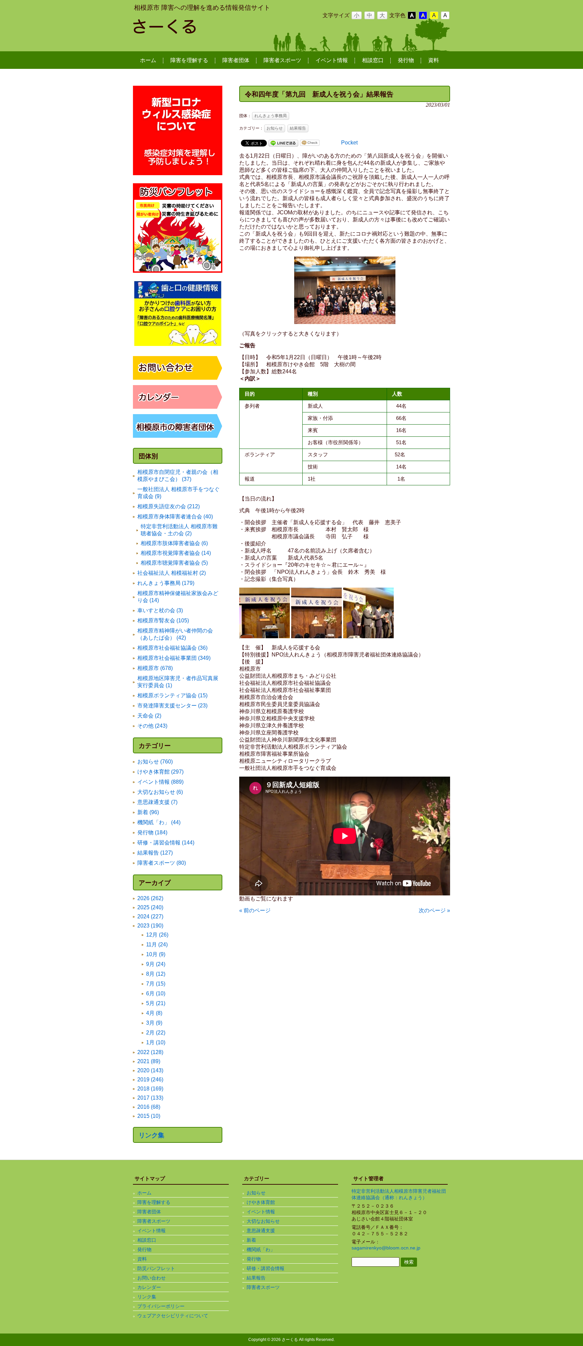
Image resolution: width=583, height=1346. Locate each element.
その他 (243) (152, 726)
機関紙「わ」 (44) (159, 822)
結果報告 (298, 128)
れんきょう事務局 (270, 115)
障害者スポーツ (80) (161, 863)
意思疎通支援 (261, 1230)
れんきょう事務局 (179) (165, 583)
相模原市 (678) (155, 668)
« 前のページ (255, 910)
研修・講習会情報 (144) (165, 842)
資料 (142, 1259)
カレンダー (149, 1287)
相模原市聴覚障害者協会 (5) (174, 563)
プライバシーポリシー (161, 1306)
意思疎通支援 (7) (157, 802)
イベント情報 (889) (160, 782)
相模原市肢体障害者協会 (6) (174, 543)
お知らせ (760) (155, 761)
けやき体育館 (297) (160, 772)
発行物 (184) (152, 832)
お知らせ (275, 128)
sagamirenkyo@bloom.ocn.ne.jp (386, 1247)
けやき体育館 (261, 1202)
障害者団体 (149, 1211)
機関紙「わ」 (261, 1249)
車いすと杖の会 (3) (160, 610)
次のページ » (434, 910)
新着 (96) (148, 812)
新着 (251, 1240)
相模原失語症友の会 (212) (168, 506)
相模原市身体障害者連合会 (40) (175, 516)
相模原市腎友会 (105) (163, 620)
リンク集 (151, 1135)
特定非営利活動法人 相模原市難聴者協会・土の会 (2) (179, 529)
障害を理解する (153, 1202)
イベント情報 (151, 1230)
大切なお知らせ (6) (160, 792)
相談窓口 (146, 1240)
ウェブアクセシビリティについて (172, 1315)
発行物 (144, 1249)
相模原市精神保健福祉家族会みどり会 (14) (177, 596)
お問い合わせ (151, 1278)
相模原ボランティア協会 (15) (172, 695)
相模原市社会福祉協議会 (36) (172, 648)
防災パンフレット (156, 1268)
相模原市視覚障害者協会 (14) (176, 553)
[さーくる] (187, 31)
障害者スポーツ (153, 1221)
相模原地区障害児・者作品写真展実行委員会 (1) (177, 681)
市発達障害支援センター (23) (172, 705)
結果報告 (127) (155, 853)
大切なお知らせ (263, 1221)
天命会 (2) (149, 716)
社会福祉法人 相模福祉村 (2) (171, 573)
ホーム (144, 1192)
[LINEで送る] (283, 142)
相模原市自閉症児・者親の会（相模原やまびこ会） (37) (177, 475)
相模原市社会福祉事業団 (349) (174, 658)
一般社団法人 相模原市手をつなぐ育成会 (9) (178, 492)
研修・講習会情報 (265, 1268)
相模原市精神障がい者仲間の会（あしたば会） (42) (175, 634)
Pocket (349, 142)
